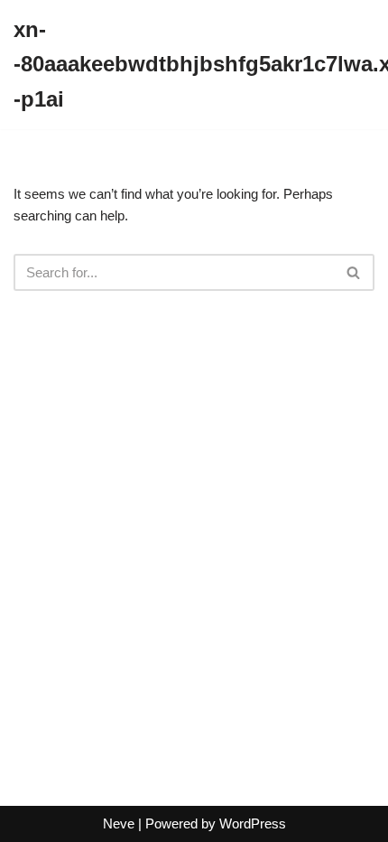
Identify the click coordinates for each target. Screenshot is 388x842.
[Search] (354, 272)
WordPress (252, 823)
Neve (118, 823)
